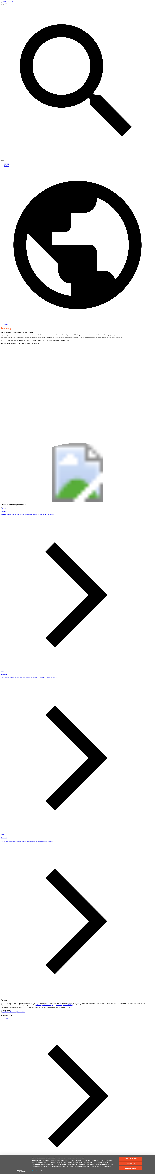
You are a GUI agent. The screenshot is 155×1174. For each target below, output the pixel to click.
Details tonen (36, 1170)
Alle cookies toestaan (131, 1158)
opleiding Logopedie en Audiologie (44, 1005)
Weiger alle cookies (130, 1168)
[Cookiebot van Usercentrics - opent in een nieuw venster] (21, 1171)
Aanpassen (130, 1163)
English (6, 324)
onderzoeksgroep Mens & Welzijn (64, 1005)
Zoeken (3, 4)
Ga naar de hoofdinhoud (7, 1)
